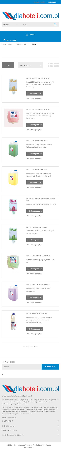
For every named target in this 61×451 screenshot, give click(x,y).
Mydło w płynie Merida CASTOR (38, 285)
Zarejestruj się (39, 2)
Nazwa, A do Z (25, 65)
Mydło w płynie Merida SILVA (37, 313)
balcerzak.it (28, 447)
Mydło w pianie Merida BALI (36, 227)
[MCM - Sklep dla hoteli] (30, 16)
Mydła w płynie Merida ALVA (36, 141)
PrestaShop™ (38, 445)
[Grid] (50, 66)
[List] (56, 66)
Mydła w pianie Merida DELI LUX (38, 109)
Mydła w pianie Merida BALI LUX (38, 78)
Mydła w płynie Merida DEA (36, 170)
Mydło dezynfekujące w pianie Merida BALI (40, 199)
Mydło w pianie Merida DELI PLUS (38, 256)
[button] (52, 2)
